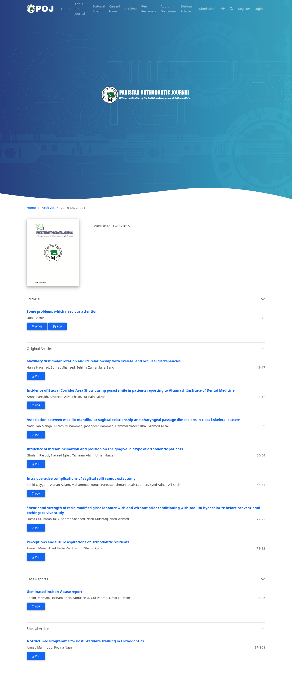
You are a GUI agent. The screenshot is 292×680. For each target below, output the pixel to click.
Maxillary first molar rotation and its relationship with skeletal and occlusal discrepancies (104, 361)
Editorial (33, 299)
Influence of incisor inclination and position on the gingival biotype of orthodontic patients (105, 449)
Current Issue (114, 8)
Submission (206, 8)
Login (258, 8)
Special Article (38, 628)
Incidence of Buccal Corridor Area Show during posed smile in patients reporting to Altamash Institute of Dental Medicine (130, 390)
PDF (59, 326)
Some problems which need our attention (62, 311)
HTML (38, 326)
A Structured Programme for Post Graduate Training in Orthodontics (85, 641)
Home (65, 8)
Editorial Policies (186, 8)
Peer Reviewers (148, 8)
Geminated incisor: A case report (54, 591)
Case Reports (37, 579)
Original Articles (40, 348)
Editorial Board (99, 8)
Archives (130, 8)
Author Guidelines (168, 8)
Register (244, 8)
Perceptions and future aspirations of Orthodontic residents (78, 542)
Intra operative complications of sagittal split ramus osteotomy (81, 478)
